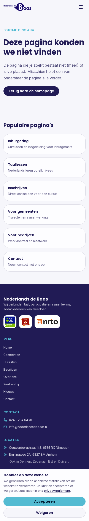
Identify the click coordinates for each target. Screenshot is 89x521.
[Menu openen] (81, 7)
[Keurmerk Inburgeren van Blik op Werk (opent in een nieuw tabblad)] (9, 321)
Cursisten (10, 362)
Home (7, 347)
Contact (8, 399)
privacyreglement (57, 490)
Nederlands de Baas (25, 299)
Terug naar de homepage (31, 90)
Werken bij (11, 384)
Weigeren (44, 512)
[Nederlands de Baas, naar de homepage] (17, 7)
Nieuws (8, 391)
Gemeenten (11, 355)
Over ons (10, 377)
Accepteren (44, 501)
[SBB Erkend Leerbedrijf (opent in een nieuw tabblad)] (25, 321)
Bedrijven (10, 369)
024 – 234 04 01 (20, 420)
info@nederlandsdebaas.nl (28, 427)
